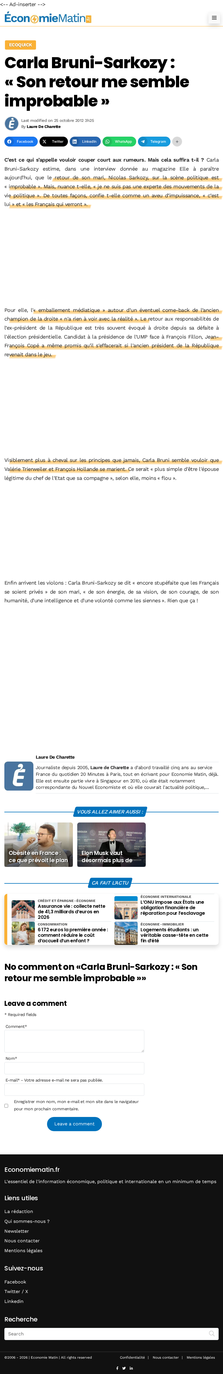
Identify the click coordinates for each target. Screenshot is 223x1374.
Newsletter (16, 1231)
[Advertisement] (111, 257)
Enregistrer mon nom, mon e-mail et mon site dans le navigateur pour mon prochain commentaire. (76, 1105)
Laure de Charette (109, 767)
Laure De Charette (55, 757)
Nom (11, 1058)
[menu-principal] (214, 17)
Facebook (15, 1282)
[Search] (212, 1333)
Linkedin (14, 1301)
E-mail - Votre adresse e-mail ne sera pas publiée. (54, 1080)
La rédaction (18, 1211)
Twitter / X (16, 1291)
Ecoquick (20, 45)
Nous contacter (22, 1240)
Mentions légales (23, 1250)
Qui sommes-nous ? (27, 1221)
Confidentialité (132, 1357)
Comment (16, 1026)
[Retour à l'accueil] (100, 17)
